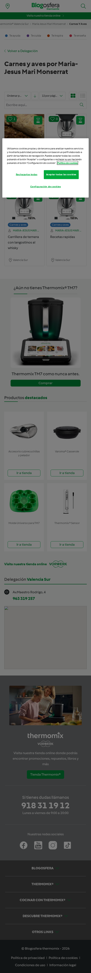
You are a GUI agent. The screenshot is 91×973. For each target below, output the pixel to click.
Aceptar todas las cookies (61, 174)
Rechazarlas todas (26, 174)
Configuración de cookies (45, 186)
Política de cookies (67, 162)
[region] (45, 168)
